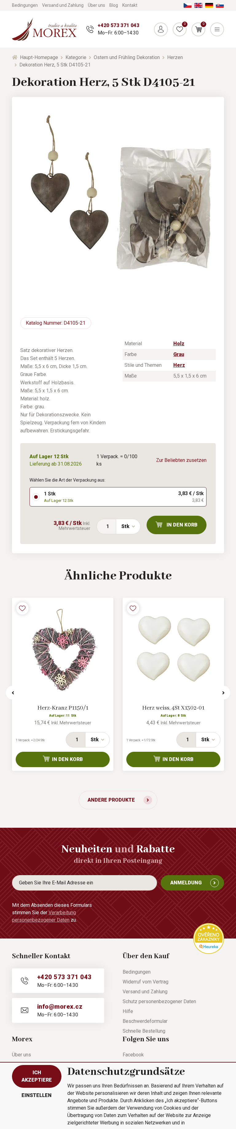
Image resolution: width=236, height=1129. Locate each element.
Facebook (133, 1055)
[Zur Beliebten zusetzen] (22, 608)
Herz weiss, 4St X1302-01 (173, 708)
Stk (125, 526)
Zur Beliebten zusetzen (181, 460)
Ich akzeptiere (37, 1076)
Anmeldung (186, 883)
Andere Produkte (111, 800)
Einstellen (37, 1095)
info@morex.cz (59, 1006)
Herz (179, 365)
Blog (113, 5)
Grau (178, 354)
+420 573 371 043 (118, 25)
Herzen (175, 57)
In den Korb (182, 525)
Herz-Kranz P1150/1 (62, 708)
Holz (178, 343)
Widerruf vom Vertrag (145, 982)
